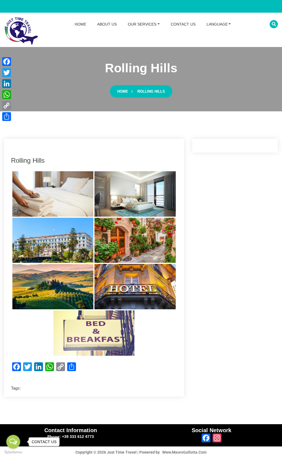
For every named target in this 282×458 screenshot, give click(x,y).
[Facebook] (6, 61)
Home (122, 91)
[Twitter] (6, 72)
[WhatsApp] (6, 94)
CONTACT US (183, 24)
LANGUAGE (217, 24)
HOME (80, 24)
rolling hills (151, 91)
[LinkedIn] (6, 83)
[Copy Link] (6, 105)
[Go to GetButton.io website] (13, 452)
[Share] (6, 116)
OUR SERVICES (142, 24)
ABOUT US (107, 24)
